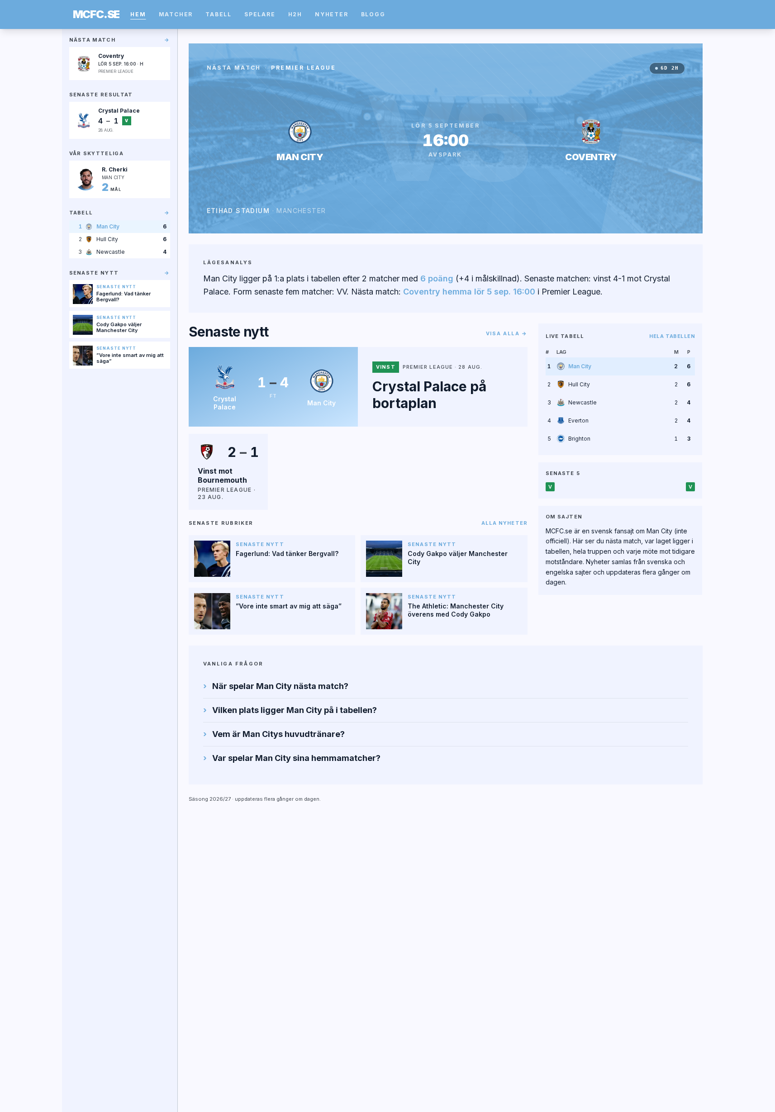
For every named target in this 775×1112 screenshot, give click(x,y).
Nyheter (331, 14)
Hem (138, 14)
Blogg (373, 14)
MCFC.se (96, 14)
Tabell (218, 14)
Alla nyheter (504, 523)
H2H (295, 14)
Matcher (176, 14)
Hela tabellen (672, 336)
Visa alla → (507, 333)
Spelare (260, 14)
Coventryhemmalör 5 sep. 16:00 (469, 291)
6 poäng (436, 278)
